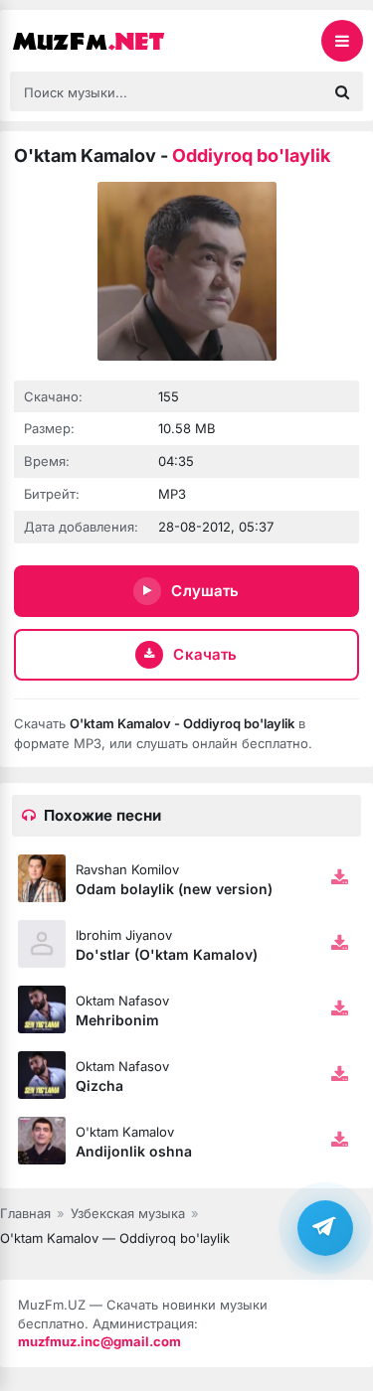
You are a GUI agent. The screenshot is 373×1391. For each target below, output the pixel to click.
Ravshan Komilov (127, 869)
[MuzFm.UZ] (109, 41)
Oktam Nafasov (122, 1000)
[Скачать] (339, 878)
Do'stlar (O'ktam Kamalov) (167, 954)
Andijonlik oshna (134, 1151)
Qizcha (99, 1085)
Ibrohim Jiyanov (124, 935)
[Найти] (342, 91)
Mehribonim (117, 1019)
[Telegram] (325, 1228)
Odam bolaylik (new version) (174, 888)
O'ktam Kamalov (125, 1132)
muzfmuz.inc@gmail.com (99, 1341)
